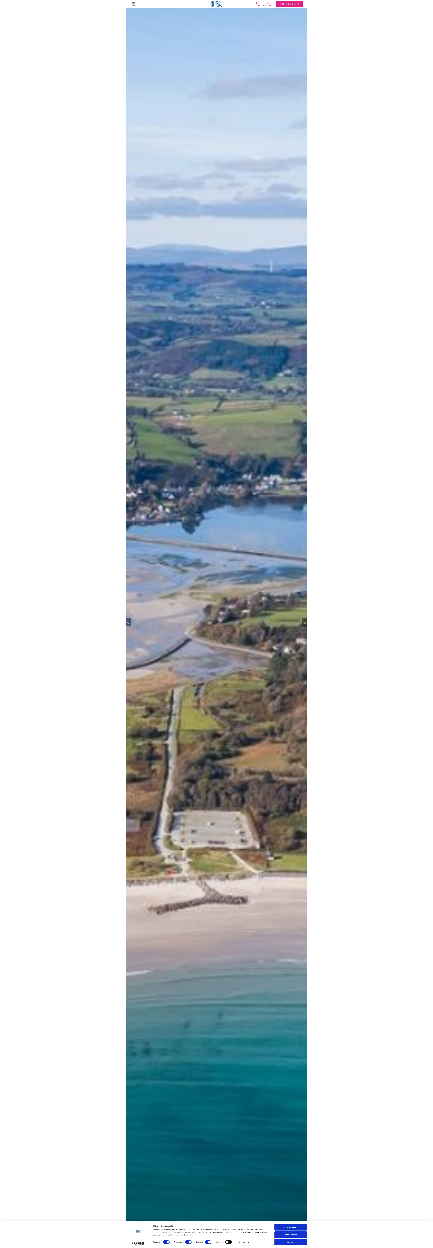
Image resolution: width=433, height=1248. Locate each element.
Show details (241, 1242)
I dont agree (290, 1242)
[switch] (188, 1242)
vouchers (267, 5)
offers (257, 5)
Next (302, 621)
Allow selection (291, 1235)
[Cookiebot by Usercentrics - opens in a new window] (138, 1243)
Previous (130, 622)
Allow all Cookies (290, 1227)
